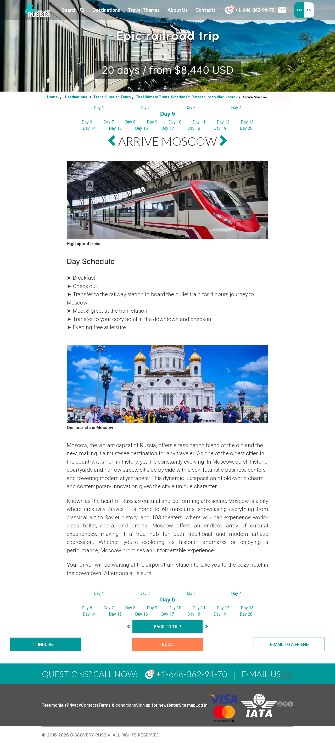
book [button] (167, 644)
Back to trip (167, 626)
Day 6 (87, 122)
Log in (202, 705)
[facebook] (290, 705)
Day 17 (167, 128)
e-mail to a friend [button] (289, 644)
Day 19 (220, 128)
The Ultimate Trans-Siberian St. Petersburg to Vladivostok (186, 97)
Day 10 (175, 122)
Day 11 (199, 122)
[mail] (287, 674)
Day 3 (190, 107)
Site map (187, 705)
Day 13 (247, 122)
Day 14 (89, 128)
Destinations (75, 97)
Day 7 (108, 122)
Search (69, 10)
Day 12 (223, 122)
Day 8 (130, 122)
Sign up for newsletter (157, 705)
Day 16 (141, 128)
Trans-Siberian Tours (111, 97)
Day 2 (144, 107)
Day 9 (152, 122)
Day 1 (99, 107)
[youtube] (280, 705)
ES (309, 10)
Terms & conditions (117, 705)
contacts (206, 10)
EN (299, 10)
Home (52, 97)
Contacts (89, 705)
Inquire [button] (46, 644)
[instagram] (285, 705)
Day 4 (236, 107)
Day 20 (246, 128)
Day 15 (115, 128)
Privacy (74, 705)
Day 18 (193, 128)
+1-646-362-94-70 (254, 10)
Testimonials (54, 705)
